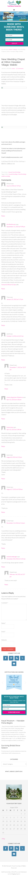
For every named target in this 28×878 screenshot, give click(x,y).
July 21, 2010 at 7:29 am (14, 186)
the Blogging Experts (14, 874)
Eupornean (10, 427)
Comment (4, 603)
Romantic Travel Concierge (14, 4)
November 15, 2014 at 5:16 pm (16, 523)
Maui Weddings (16, 172)
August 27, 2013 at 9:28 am (15, 489)
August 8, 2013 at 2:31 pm (14, 457)
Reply (3, 216)
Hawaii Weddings (13, 174)
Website (4, 640)
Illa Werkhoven (11, 224)
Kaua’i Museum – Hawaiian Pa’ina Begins (12, 722)
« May (3, 839)
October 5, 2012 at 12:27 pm (15, 336)
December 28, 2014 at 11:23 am (16, 559)
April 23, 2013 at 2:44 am (14, 429)
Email (3, 631)
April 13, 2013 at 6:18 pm (14, 399)
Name (3, 623)
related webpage (12, 556)
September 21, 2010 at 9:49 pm (16, 226)
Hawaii (10, 172)
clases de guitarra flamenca (15, 397)
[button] (2, 682)
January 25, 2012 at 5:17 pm (15, 299)
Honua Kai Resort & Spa (8, 284)
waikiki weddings (5, 176)
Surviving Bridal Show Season (10, 746)
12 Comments (19, 68)
